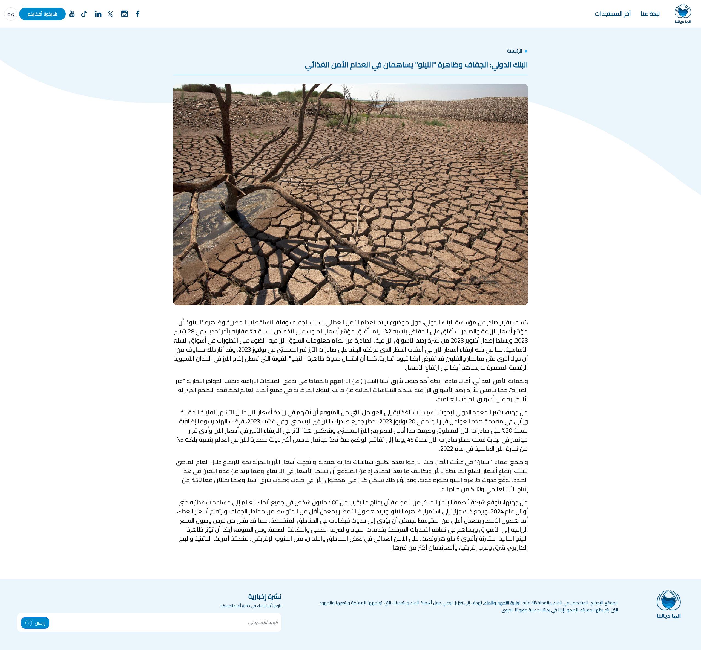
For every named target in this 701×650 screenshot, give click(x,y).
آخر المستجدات (613, 13)
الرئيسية (514, 50)
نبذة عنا (650, 13)
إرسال (40, 623)
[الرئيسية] (683, 14)
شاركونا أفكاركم (42, 14)
